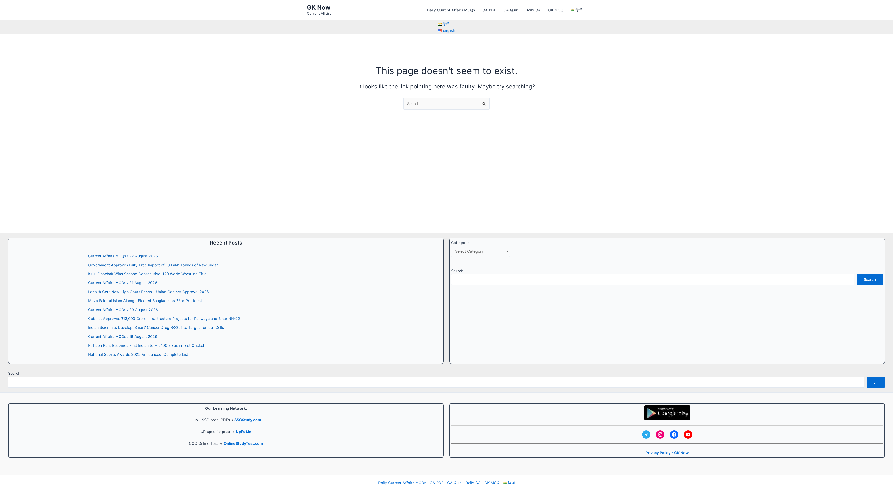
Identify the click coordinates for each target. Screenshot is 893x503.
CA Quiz (510, 10)
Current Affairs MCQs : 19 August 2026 (122, 336)
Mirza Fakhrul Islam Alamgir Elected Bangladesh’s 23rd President (145, 300)
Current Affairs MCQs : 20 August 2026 (123, 309)
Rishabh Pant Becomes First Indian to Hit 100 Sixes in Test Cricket (146, 345)
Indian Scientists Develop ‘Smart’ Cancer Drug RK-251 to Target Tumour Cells (156, 327)
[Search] (876, 382)
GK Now (318, 7)
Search (457, 270)
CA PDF (489, 10)
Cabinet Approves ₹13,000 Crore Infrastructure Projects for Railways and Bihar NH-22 (164, 318)
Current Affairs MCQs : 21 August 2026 (122, 282)
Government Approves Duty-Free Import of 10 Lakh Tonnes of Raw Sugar (153, 265)
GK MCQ (555, 10)
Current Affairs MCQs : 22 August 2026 (123, 256)
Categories (460, 242)
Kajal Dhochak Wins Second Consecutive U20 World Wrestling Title (147, 274)
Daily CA (533, 10)
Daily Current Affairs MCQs (451, 10)
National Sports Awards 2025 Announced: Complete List (138, 354)
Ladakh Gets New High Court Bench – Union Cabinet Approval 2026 (148, 291)
